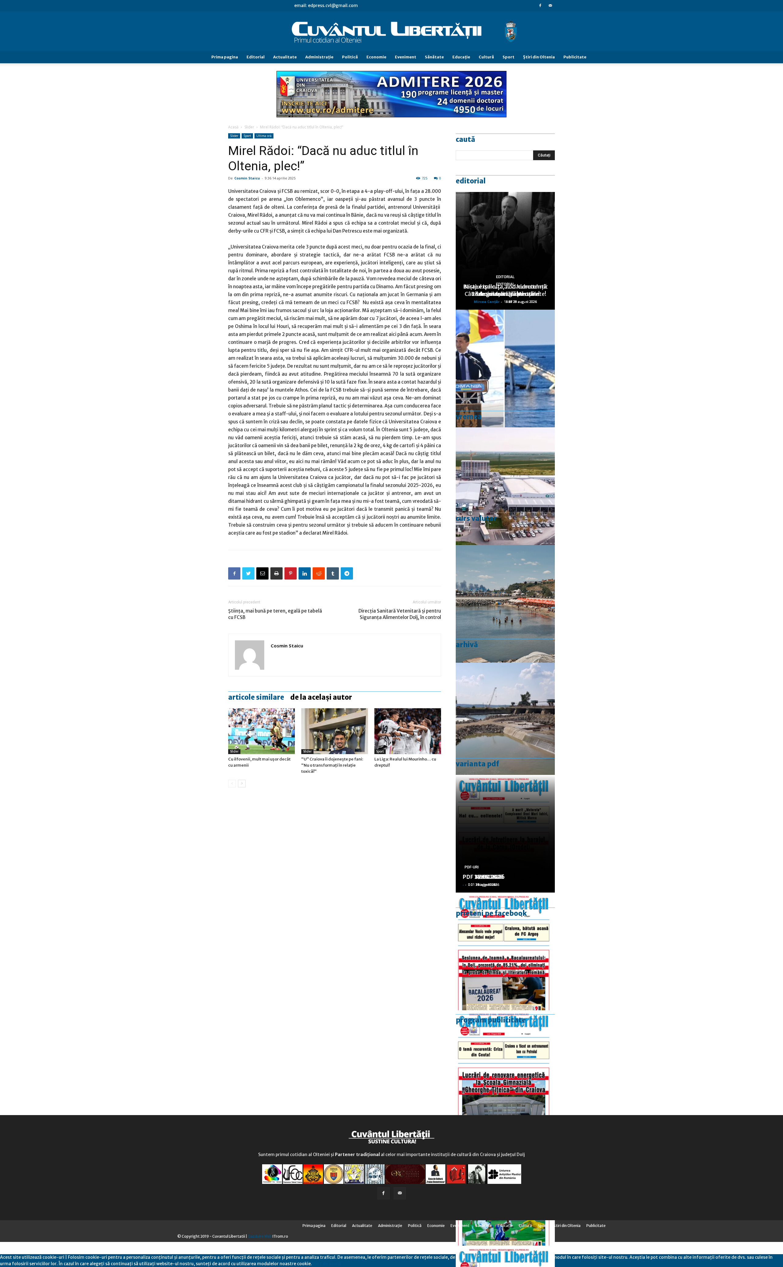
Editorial (256, 57)
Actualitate (285, 57)
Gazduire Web (260, 1236)
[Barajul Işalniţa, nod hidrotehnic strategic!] (505, 721)
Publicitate (574, 57)
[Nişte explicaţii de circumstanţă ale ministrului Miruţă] (505, 368)
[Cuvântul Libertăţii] (391, 31)
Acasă (233, 127)
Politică (350, 57)
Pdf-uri (472, 867)
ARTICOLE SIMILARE (256, 697)
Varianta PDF (477, 764)
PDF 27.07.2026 (483, 876)
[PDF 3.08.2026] (505, 1069)
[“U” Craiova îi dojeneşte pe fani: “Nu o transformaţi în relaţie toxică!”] (334, 731)
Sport (508, 57)
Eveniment (405, 57)
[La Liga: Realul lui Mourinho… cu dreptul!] (407, 731)
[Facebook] (540, 5)
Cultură (486, 57)
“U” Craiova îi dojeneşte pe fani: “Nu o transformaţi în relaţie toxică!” (332, 765)
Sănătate (434, 57)
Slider (249, 127)
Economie (376, 57)
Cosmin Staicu (247, 178)
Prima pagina (224, 57)
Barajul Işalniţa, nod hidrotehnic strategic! (505, 290)
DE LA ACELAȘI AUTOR (321, 697)
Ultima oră (264, 136)
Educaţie (461, 57)
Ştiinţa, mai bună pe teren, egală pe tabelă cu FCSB (275, 614)
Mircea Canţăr (486, 301)
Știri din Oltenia (539, 57)
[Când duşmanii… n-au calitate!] (505, 486)
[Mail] (550, 5)
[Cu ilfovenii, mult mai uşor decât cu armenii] (261, 731)
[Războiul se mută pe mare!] (505, 604)
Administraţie (319, 57)
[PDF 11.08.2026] (505, 951)
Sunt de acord (326, 1263)
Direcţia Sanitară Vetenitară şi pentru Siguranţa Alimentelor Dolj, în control (399, 614)
